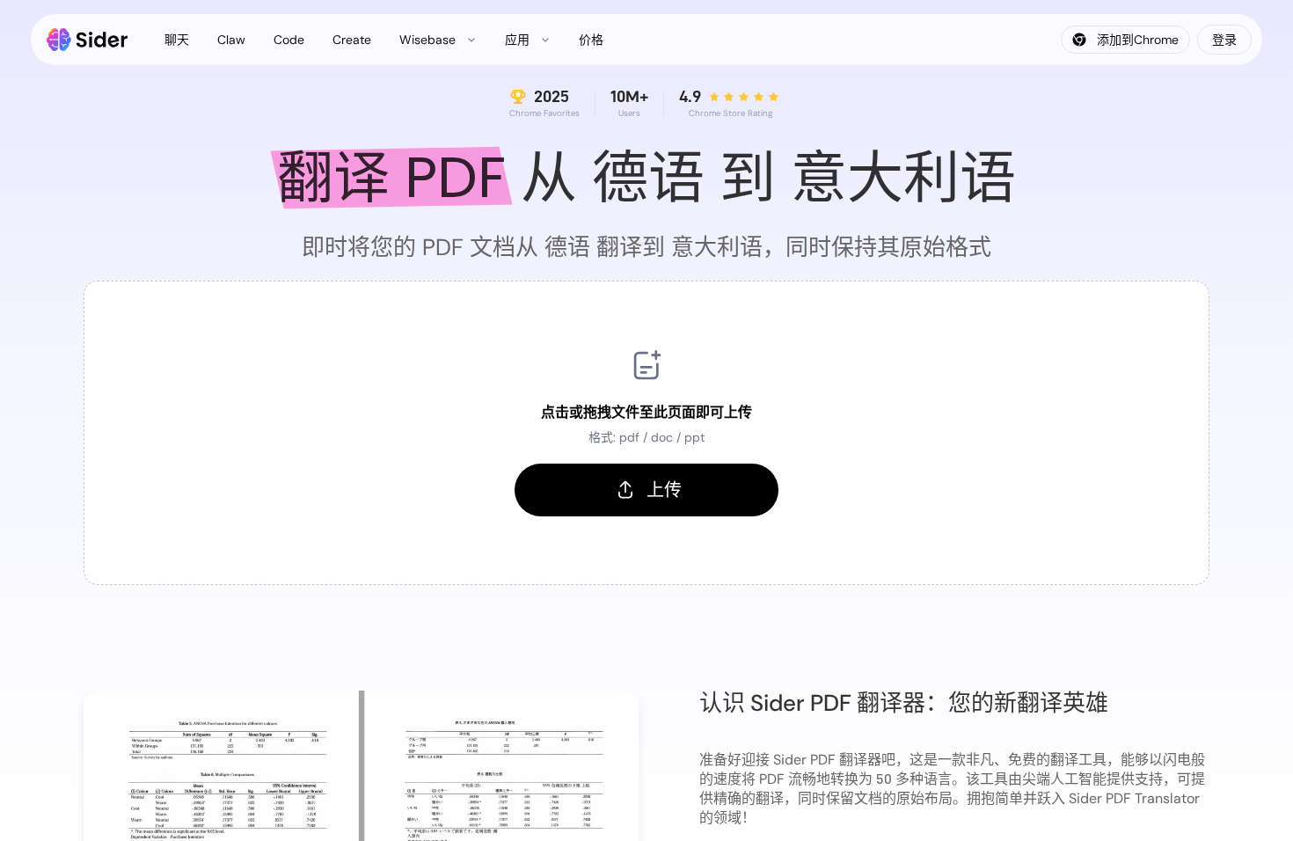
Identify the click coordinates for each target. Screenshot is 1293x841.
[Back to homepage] (87, 39)
